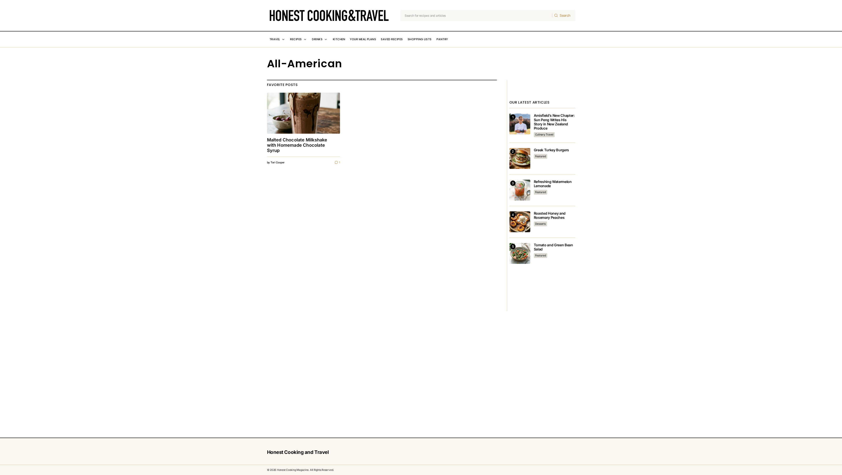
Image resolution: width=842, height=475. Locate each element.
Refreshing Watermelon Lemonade (553, 184)
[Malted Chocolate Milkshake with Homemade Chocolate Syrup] (303, 113)
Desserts (540, 223)
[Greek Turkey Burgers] (519, 158)
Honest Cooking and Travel (298, 452)
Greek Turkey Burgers (551, 150)
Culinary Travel (544, 134)
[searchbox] (476, 15)
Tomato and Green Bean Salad (553, 247)
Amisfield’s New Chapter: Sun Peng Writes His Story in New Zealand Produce (554, 121)
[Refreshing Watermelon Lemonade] (519, 190)
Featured (540, 156)
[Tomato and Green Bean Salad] (519, 253)
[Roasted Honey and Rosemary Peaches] (519, 221)
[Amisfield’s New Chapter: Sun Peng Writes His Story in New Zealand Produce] (519, 123)
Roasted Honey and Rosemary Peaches (550, 215)
